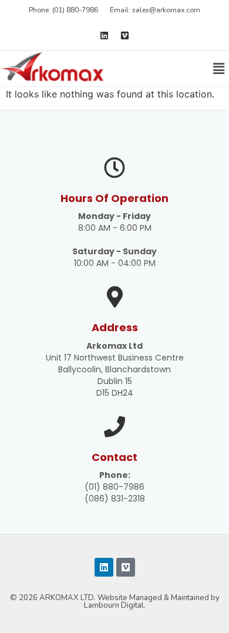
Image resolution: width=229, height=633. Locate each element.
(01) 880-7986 (114, 487)
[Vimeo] (125, 35)
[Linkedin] (104, 35)
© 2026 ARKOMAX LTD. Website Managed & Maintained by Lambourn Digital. (115, 601)
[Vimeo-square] (125, 567)
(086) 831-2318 (115, 498)
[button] (219, 68)
